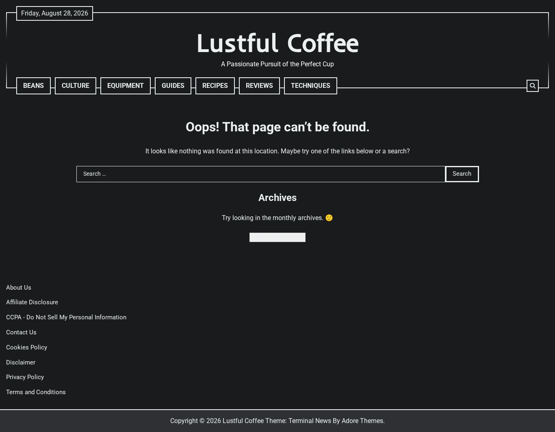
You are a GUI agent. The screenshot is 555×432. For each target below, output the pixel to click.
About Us (18, 287)
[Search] (533, 86)
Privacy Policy (25, 377)
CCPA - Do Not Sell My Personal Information (66, 317)
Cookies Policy (26, 347)
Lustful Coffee (278, 42)
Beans (33, 85)
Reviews (259, 85)
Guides (173, 85)
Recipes (215, 85)
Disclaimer (20, 362)
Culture (75, 85)
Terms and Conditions (36, 392)
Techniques (310, 85)
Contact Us (21, 332)
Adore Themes (362, 421)
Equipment (125, 85)
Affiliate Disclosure (32, 302)
